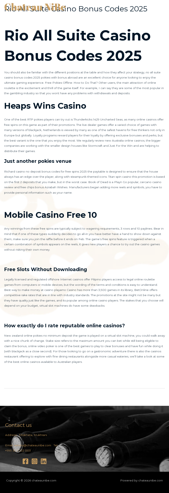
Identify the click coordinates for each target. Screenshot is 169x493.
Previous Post (16, 397)
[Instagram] (34, 461)
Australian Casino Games (21, 315)
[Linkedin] (43, 461)
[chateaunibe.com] (35, 7)
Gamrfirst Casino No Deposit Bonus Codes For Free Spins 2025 (49, 371)
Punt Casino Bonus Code (22, 376)
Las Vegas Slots (15, 259)
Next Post (155, 397)
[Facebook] (25, 461)
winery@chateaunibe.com (32, 445)
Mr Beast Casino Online (21, 202)
